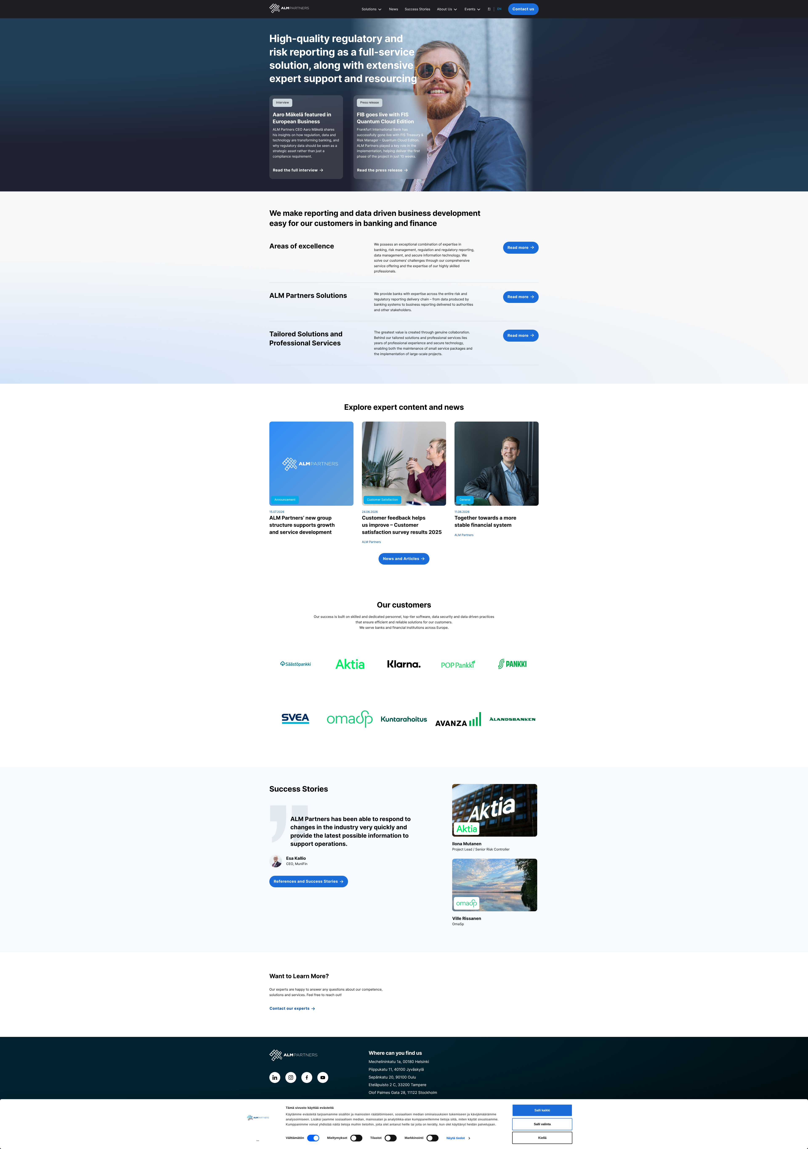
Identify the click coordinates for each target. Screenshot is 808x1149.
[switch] (356, 1138)
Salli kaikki (542, 1110)
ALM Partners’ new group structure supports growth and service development (302, 525)
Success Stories (417, 9)
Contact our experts (290, 1008)
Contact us (523, 9)
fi (489, 9)
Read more (518, 247)
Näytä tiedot (456, 1138)
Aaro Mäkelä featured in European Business (302, 118)
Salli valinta (542, 1124)
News (393, 9)
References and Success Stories (306, 881)
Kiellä (542, 1138)
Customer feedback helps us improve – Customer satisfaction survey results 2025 (402, 525)
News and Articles (401, 559)
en (499, 9)
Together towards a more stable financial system (485, 521)
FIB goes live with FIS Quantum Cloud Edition (385, 118)
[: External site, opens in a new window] (257, 1141)
